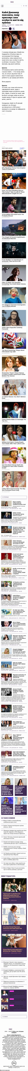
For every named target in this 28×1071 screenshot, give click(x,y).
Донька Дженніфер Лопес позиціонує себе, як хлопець (18, 1000)
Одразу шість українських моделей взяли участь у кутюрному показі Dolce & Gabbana (12, 896)
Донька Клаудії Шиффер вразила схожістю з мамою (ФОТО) (18, 691)
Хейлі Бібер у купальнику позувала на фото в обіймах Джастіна (19, 597)
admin (10, 536)
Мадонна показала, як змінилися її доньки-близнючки (19, 676)
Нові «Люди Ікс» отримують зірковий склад (19, 723)
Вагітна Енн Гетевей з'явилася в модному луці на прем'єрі (20, 809)
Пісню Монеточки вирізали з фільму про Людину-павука (12, 950)
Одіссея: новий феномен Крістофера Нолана (19, 664)
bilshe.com (15, 1031)
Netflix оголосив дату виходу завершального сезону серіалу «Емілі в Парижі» (19, 571)
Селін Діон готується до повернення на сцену (19, 768)
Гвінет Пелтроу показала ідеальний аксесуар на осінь (18, 542)
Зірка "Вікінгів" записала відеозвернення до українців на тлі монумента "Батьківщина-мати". (12, 737)
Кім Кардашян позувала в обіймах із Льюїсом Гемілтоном (19, 790)
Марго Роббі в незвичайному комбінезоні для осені (19, 503)
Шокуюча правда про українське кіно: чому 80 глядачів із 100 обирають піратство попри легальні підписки (19, 530)
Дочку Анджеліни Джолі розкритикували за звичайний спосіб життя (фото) (17, 993)
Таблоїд (4, 25)
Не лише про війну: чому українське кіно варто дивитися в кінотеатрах (19, 612)
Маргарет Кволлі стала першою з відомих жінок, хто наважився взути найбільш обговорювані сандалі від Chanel (13, 638)
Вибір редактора (8, 876)
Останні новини (8, 818)
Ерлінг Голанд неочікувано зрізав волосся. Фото (18, 514)
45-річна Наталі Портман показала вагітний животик (12, 927)
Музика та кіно (22, 536)
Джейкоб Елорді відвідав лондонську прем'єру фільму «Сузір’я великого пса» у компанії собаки (19, 709)
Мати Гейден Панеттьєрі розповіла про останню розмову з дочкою (19, 624)
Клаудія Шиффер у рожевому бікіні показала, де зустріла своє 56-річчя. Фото (19, 651)
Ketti (11, 508)
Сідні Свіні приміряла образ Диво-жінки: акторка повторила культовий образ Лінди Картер (13, 754)
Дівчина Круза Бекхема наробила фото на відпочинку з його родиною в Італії (18, 1008)
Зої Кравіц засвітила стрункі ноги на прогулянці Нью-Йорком (19, 584)
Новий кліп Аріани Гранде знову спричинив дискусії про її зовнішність (18, 556)
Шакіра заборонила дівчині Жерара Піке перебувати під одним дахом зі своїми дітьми (7, 809)
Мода (20, 508)
